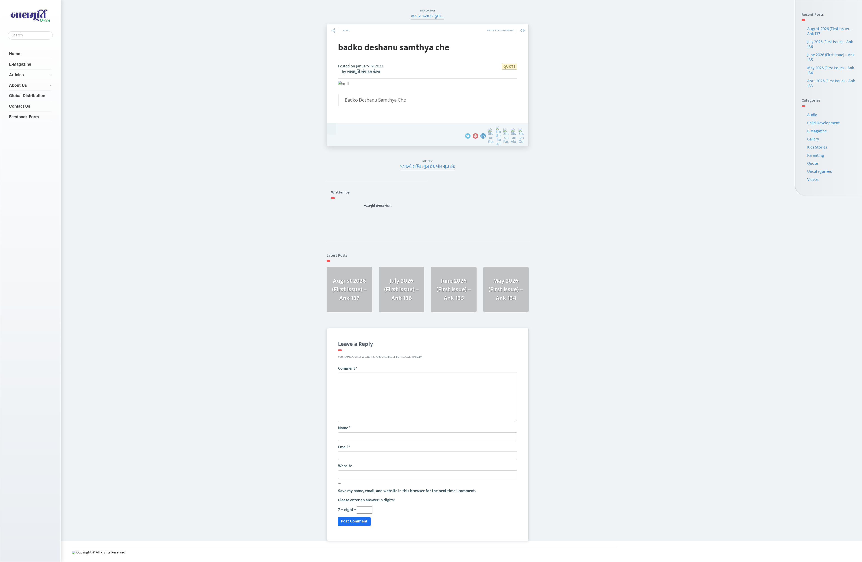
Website (345, 466)
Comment (347, 369)
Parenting (815, 155)
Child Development (823, 123)
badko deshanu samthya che (393, 47)
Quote (509, 67)
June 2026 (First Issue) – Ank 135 (830, 57)
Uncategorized (819, 171)
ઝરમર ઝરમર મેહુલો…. (427, 16)
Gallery (813, 139)
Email (344, 447)
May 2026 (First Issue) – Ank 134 (830, 70)
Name (344, 428)
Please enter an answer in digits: (366, 500)
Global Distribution (27, 95)
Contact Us (19, 106)
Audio (812, 115)
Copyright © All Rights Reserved (100, 552)
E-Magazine (20, 64)
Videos (812, 179)
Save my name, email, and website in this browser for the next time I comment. (407, 491)
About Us (18, 85)
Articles (16, 75)
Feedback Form (24, 117)
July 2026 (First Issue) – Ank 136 (830, 44)
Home (14, 53)
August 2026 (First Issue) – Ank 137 (829, 31)
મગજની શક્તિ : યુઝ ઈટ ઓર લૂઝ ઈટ (427, 166)
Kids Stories (817, 147)
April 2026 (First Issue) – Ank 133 (831, 83)
